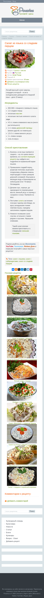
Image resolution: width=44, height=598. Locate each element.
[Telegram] (28, 269)
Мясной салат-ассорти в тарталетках (22, 466)
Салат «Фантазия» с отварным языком (22, 423)
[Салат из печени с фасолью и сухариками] (22, 348)
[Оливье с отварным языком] (22, 391)
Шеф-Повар (16, 75)
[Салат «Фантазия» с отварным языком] (22, 412)
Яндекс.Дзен (28, 596)
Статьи (9, 530)
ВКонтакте (36, 593)
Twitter (14, 596)
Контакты (20, 593)
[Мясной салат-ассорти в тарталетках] (22, 455)
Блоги (8, 532)
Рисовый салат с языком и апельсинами (22, 296)
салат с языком (19, 259)
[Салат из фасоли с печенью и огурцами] (22, 306)
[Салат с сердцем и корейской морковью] (22, 476)
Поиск (32, 31)
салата (21, 201)
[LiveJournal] (25, 269)
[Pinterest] (31, 269)
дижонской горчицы (24, 128)
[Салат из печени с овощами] (22, 327)
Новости (9, 527)
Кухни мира (10, 524)
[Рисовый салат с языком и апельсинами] (22, 284)
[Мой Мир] (22, 269)
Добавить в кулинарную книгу (18, 82)
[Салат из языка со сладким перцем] (20, 68)
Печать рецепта (13, 84)
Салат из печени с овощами (22, 338)
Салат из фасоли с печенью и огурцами (22, 317)
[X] (19, 269)
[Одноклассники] (16, 269)
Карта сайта (28, 593)
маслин (19, 113)
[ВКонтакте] (13, 269)
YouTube (20, 596)
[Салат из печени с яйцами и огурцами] (22, 433)
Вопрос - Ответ (12, 538)
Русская (18, 73)
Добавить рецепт (13, 541)
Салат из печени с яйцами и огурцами (22, 444)
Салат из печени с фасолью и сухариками (22, 359)
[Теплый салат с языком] (22, 370)
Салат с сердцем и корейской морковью (22, 487)
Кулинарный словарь (14, 521)
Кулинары (10, 535)
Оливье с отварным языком (22, 402)
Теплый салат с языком (22, 381)
